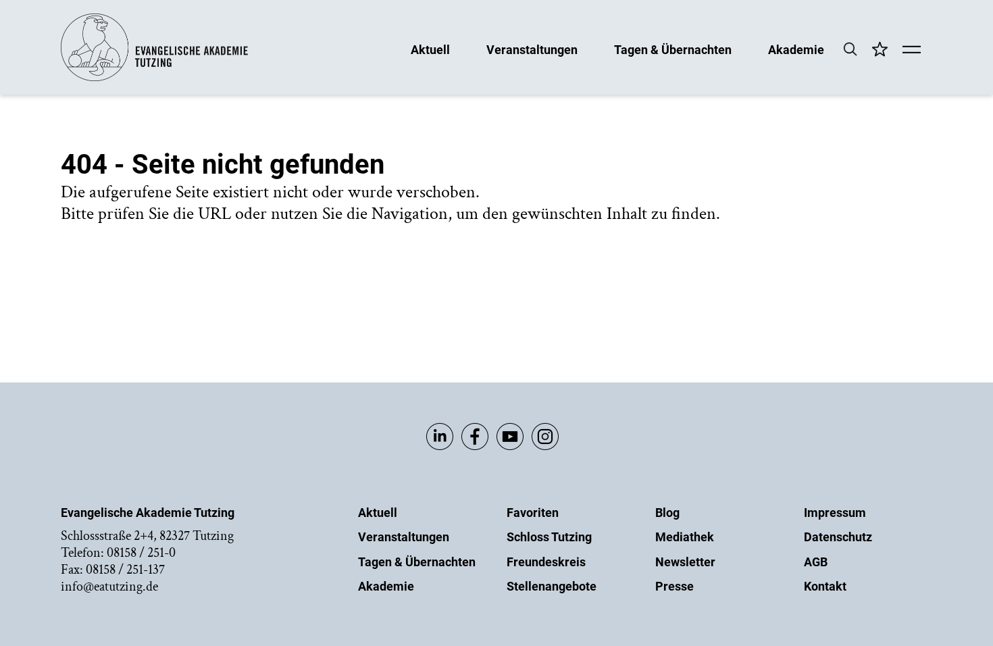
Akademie (796, 49)
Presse (674, 586)
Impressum (835, 512)
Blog (667, 512)
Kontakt (825, 586)
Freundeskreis (546, 562)
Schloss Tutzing (549, 537)
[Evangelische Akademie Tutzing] (154, 78)
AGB (816, 562)
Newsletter (685, 562)
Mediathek (684, 537)
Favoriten (533, 512)
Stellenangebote (551, 586)
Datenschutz (838, 537)
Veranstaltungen (532, 49)
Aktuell (430, 49)
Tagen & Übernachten (673, 49)
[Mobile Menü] (911, 50)
